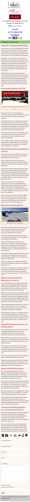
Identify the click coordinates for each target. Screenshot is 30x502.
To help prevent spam (7, 486)
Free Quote (15, 17)
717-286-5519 (16, 32)
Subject (2, 457)
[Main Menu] (1, 42)
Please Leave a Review (15, 26)
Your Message (4, 463)
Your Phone (3, 452)
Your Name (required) (6, 440)
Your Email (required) (6, 446)
